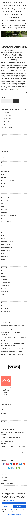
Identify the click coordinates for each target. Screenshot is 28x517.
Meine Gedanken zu (6, 247)
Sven (12, 50)
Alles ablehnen (20, 506)
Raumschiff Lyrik (5, 276)
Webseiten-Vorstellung (7, 308)
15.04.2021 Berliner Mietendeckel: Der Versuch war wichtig (14, 57)
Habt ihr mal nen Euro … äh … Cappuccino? (12, 354)
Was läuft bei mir (5, 305)
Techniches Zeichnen (6, 297)
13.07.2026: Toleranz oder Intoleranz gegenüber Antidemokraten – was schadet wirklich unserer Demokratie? (13, 339)
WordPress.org (5, 422)
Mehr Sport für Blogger (7, 241)
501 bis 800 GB (8, 130)
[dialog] (14, 501)
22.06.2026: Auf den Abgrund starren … (11, 351)
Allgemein (4, 154)
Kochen (3, 230)
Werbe (3, 511)
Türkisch (3, 300)
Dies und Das (4, 52)
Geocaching (4, 212)
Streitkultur (4, 480)
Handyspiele (4, 218)
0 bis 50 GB (7, 112)
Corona (3, 165)
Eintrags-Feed (5, 416)
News (2, 253)
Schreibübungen (5, 282)
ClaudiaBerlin (4, 451)
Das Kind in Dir (5, 171)
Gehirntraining (5, 209)
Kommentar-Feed (5, 419)
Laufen (3, 235)
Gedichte (3, 206)
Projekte (3, 270)
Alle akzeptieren (14, 503)
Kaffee (3, 224)
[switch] (12, 509)
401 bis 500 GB (8, 127)
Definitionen (4, 174)
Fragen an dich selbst (7, 197)
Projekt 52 (4, 268)
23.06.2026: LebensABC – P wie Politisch (12, 348)
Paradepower (4, 256)
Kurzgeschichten (5, 233)
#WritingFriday (5, 151)
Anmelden (4, 413)
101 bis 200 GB (8, 118)
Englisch (3, 189)
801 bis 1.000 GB (8, 133)
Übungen (3, 303)
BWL (2, 162)
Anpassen (6, 506)
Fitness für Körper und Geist (8, 195)
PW (2, 273)
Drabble (3, 186)
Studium (3, 288)
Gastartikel (4, 203)
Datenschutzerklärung (7, 483)
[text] (2, 51)
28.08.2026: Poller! (6, 322)
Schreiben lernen (5, 279)
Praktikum (4, 265)
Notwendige (4, 509)
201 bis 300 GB (8, 121)
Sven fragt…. (4, 291)
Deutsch (3, 177)
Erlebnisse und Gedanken (13, 52)
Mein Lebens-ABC (6, 244)
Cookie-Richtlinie (10, 500)
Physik (3, 259)
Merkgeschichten (5, 250)
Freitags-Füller (5, 200)
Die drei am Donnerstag (7, 180)
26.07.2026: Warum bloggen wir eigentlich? (12, 325)
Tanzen (3, 294)
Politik (21, 52)
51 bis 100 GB (7, 115)
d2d (2, 168)
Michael (3, 432)
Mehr (5, 136)
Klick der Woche (5, 227)
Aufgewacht (4, 157)
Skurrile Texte (5, 285)
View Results (14, 142)
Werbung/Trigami (5, 311)
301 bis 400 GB (8, 124)
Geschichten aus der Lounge (8, 215)
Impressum (4, 477)
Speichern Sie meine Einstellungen (14, 514)
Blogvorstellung (5, 160)
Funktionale (15, 509)
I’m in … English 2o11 (6, 221)
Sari (2, 441)
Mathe (3, 238)
